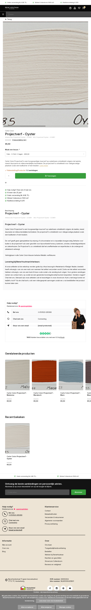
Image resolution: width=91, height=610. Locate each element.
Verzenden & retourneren (54, 517)
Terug (9, 19)
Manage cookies (65, 607)
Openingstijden (26, 306)
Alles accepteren (27, 607)
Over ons (5, 548)
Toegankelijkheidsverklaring (55, 548)
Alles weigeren (46, 607)
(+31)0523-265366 (45, 312)
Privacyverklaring (51, 524)
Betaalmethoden (51, 514)
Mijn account (6, 545)
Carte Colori (9, 131)
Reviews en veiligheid (53, 564)
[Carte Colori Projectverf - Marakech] (44, 375)
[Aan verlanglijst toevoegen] (5, 183)
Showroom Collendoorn (53, 561)
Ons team (48, 545)
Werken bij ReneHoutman (54, 555)
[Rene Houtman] (11, 8)
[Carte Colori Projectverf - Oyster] (17, 438)
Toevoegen (51, 176)
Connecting (42, 319)
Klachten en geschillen (53, 558)
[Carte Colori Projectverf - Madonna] (17, 375)
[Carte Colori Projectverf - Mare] (71, 375)
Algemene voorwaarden (54, 520)
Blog (4, 551)
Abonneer (78, 492)
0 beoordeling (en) (19, 140)
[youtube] (70, 588)
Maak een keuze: (12, 150)
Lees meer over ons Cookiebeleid (51, 601)
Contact (47, 511)
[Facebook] (50, 588)
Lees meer (44, 166)
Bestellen (48, 551)
